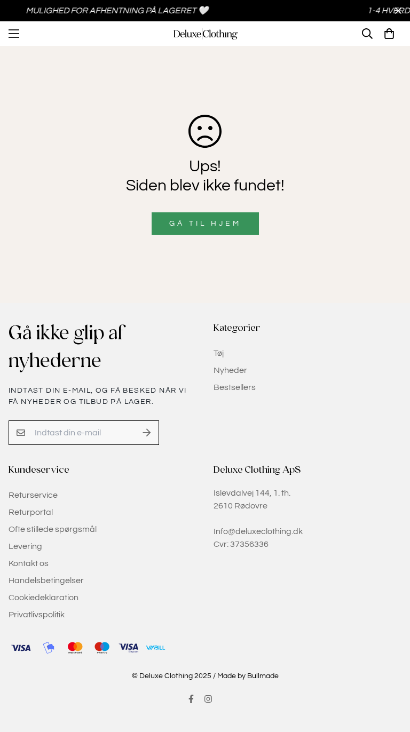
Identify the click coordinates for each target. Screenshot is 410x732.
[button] (389, 33)
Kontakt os (29, 563)
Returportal (31, 512)
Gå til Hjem (205, 223)
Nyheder (230, 370)
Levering (25, 546)
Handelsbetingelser (46, 580)
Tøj (219, 353)
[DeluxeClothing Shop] (205, 34)
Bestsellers (235, 387)
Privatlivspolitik (37, 614)
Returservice (33, 495)
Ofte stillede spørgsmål (53, 529)
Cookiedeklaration (43, 597)
